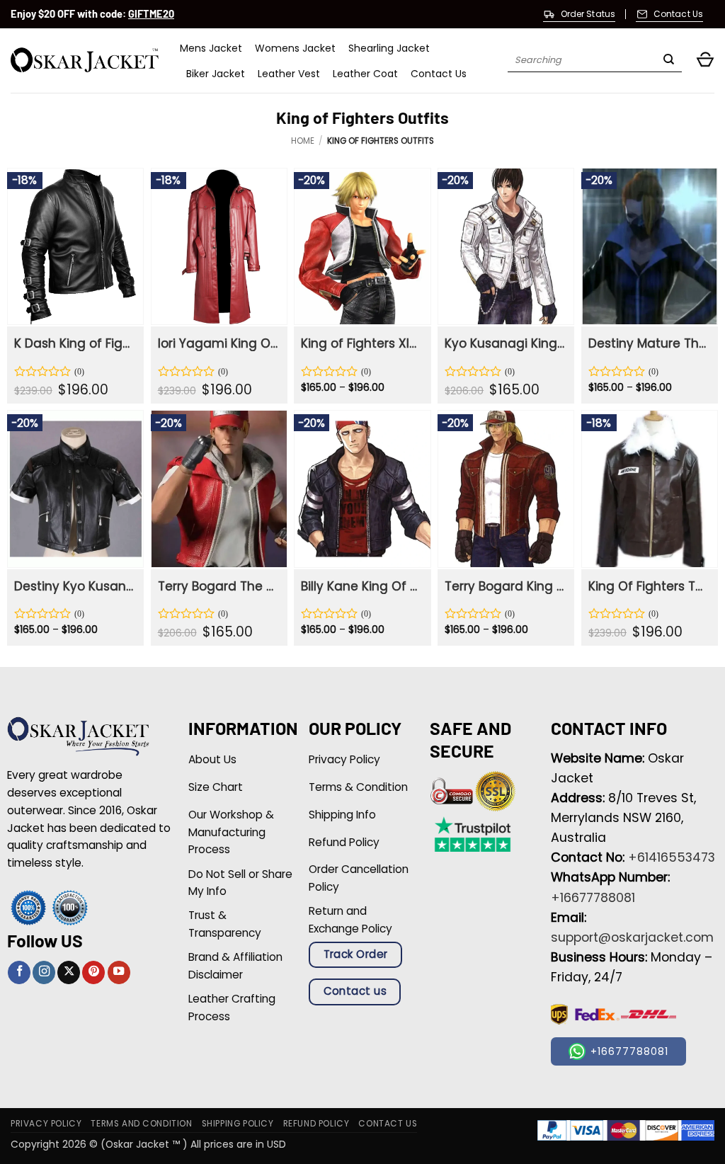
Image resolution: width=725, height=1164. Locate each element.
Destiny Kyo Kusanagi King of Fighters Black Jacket (74, 586)
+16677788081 (593, 897)
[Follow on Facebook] (19, 972)
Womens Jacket (295, 48)
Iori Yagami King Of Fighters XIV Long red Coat (218, 343)
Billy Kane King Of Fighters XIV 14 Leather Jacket (361, 586)
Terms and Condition (141, 1123)
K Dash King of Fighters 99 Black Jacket (74, 343)
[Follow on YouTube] (119, 972)
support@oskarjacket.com (632, 937)
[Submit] (668, 61)
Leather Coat (365, 74)
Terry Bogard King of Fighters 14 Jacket (505, 586)
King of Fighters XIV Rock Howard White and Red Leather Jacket (361, 343)
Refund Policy (316, 1123)
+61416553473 (671, 857)
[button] (705, 60)
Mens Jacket (211, 48)
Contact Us (439, 74)
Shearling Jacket (389, 48)
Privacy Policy (46, 1123)
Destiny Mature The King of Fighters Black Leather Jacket (648, 343)
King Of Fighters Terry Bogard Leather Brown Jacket (648, 586)
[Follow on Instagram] (44, 972)
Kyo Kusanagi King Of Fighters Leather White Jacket (505, 343)
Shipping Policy (238, 1123)
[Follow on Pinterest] (93, 972)
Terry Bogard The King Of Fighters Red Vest (218, 586)
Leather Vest (289, 74)
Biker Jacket (215, 74)
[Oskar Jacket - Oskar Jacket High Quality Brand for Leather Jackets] (85, 60)
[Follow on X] (68, 972)
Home (302, 141)
